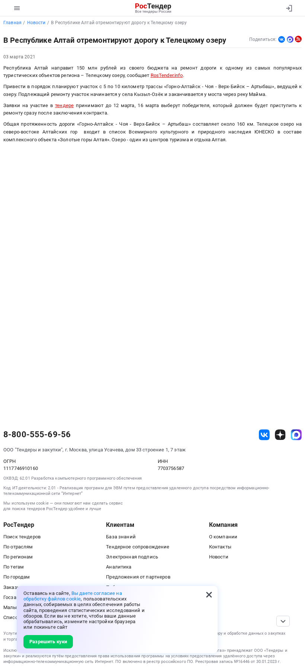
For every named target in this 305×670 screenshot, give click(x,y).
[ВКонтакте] (281, 39)
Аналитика (118, 567)
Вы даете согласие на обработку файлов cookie (72, 596)
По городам (16, 577)
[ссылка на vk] (264, 434)
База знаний (121, 536)
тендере (64, 105)
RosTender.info (167, 75)
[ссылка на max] (296, 434)
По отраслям (18, 547)
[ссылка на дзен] (280, 434)
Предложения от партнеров (138, 577)
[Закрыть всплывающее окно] (209, 594)
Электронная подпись (132, 557)
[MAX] (290, 39)
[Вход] (288, 8)
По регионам (18, 557)
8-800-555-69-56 (37, 434)
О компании (223, 536)
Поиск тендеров (22, 536)
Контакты (220, 547)
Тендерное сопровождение (137, 547)
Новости (218, 557)
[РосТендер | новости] (298, 39)
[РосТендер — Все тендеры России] (153, 8)
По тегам (13, 567)
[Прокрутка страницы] (283, 621)
